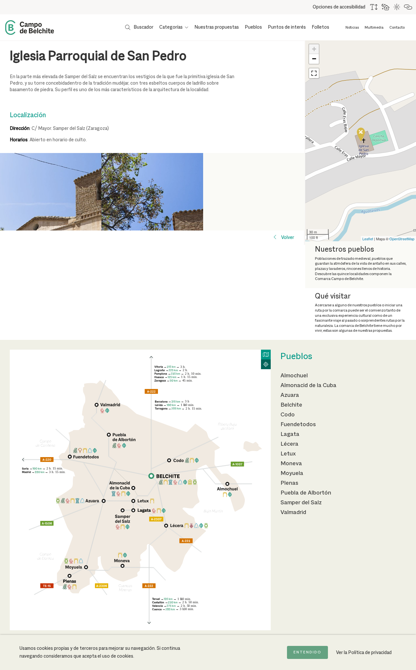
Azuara (289, 395)
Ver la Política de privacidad (364, 652)
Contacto (397, 28)
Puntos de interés (287, 27)
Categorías (171, 27)
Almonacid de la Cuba (308, 385)
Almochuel (294, 375)
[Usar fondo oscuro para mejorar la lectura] (386, 7)
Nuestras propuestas (216, 27)
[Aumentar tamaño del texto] (374, 7)
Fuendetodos (298, 424)
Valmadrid (293, 512)
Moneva (291, 463)
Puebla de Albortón (305, 493)
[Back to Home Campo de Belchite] (29, 27)
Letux (288, 454)
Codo (287, 415)
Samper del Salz (301, 502)
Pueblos (253, 27)
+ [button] (314, 49)
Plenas (289, 483)
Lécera (289, 444)
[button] (314, 73)
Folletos (320, 27)
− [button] (314, 59)
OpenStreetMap (401, 238)
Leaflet (367, 238)
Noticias (352, 28)
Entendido (307, 652)
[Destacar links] (408, 7)
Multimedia (374, 28)
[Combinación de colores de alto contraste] (397, 7)
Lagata (289, 434)
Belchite (291, 405)
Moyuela (291, 473)
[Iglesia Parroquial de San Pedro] (361, 134)
